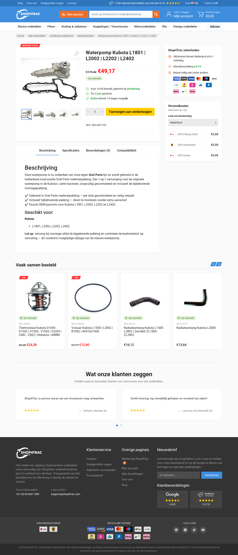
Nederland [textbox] (176, 122)
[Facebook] (176, 530)
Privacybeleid (94, 475)
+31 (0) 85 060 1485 (27, 494)
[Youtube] (203, 530)
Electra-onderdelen (29, 26)
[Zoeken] (156, 14)
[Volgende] (219, 264)
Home (20, 35)
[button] (117, 425)
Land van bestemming (180, 116)
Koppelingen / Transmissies (110, 26)
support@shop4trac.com (65, 494)
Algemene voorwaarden (101, 470)
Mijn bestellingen (132, 474)
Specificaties (70, 150)
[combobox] (193, 122)
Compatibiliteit (126, 150)
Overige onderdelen (185, 26)
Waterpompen (86, 35)
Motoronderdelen (145, 26)
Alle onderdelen (37, 35)
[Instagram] (185, 530)
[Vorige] (213, 264)
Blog (20, 3)
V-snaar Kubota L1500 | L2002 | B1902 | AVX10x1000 (92, 329)
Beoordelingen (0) (98, 150)
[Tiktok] (194, 530)
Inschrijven (211, 475)
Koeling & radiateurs (74, 26)
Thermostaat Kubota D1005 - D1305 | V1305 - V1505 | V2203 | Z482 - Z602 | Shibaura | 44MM (40, 331)
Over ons (32, 3)
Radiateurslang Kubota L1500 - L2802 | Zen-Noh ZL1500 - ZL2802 (144, 331)
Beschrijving (47, 150)
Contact (72, 3)
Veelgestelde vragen (52, 3)
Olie (164, 26)
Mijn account (130, 468)
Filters (51, 26)
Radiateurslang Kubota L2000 (196, 328)
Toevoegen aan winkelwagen (130, 112)
